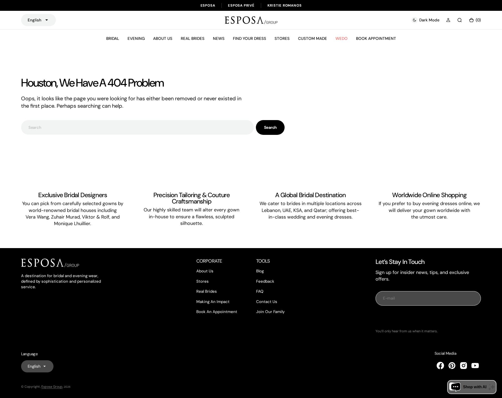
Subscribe (428, 317)
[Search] (459, 20)
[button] (448, 20)
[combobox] (137, 127)
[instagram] (463, 365)
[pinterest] (452, 365)
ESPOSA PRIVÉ (241, 5)
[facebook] (440, 365)
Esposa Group (51, 387)
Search (270, 127)
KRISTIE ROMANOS (284, 5)
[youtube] (475, 365)
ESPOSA (208, 5)
